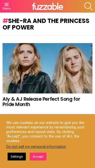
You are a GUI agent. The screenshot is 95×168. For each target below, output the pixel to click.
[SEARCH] (88, 6)
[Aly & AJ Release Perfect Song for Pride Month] (47, 68)
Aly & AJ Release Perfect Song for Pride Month (41, 102)
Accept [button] (38, 156)
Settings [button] (17, 156)
